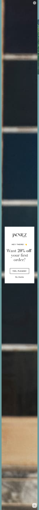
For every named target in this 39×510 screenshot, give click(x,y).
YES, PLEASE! (19, 271)
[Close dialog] (34, 3)
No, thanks (19, 277)
